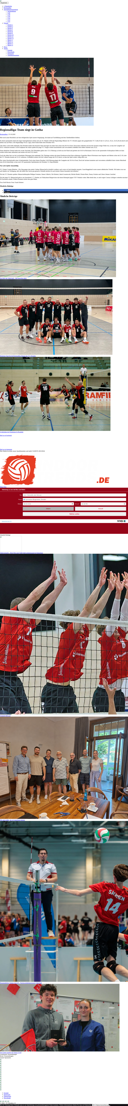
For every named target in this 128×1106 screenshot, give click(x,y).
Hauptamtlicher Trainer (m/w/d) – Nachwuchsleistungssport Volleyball (21, 983)
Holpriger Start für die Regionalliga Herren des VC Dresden (18, 356)
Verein (6, 48)
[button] (7, 190)
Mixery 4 (10, 45)
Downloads (10, 52)
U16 (8, 16)
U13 (8, 20)
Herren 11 (10, 36)
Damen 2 (10, 26)
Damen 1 (10, 25)
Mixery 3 (10, 43)
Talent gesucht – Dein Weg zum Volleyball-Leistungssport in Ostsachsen (21, 553)
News (5, 47)
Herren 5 (10, 30)
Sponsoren (10, 53)
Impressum (7, 1094)
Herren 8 (10, 31)
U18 (8, 14)
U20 (8, 13)
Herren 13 (10, 38)
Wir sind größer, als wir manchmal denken (12, 820)
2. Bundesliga (8, 6)
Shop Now (3, 487)
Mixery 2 (10, 42)
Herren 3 (10, 28)
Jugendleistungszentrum (11, 9)
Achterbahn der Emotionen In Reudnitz (11, 432)
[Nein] (109, 1105)
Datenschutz (7, 1096)
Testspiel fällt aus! (5, 715)
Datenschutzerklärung (102, 1105)
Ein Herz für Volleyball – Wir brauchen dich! (13, 278)
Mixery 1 (10, 40)
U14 (8, 18)
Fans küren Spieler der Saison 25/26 (10, 1052)
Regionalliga (7, 8)
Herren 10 (10, 35)
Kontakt (9, 50)
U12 (8, 21)
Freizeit (6, 23)
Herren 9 (10, 33)
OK (94, 1105)
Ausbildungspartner (13, 55)
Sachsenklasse (11, 11)
